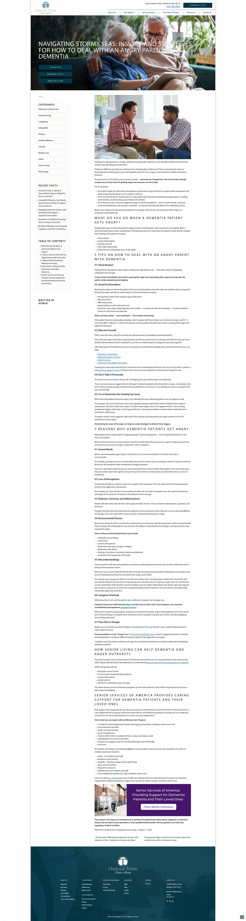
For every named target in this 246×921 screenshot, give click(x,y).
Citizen (118, 917)
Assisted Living (44, 116)
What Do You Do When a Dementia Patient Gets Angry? (52, 249)
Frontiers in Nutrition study (143, 634)
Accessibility (65, 893)
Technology (43, 172)
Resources (191, 13)
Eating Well (43, 128)
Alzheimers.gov (104, 360)
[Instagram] (170, 901)
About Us (111, 13)
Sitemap (63, 890)
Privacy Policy (65, 896)
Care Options (129, 13)
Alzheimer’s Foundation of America (112, 363)
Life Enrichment (87, 905)
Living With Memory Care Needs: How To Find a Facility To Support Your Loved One (52, 203)
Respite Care (43, 153)
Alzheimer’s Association (108, 354)
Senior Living (43, 166)
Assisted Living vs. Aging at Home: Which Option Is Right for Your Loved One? (51, 193)
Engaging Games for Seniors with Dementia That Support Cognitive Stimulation (52, 213)
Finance (41, 134)
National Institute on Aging (109, 357)
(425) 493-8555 (173, 6)
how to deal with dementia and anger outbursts (168, 663)
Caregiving (43, 122)
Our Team (64, 887)
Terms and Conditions (68, 899)
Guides (126, 890)
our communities (115, 778)
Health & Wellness (45, 141)
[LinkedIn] (172, 901)
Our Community (148, 13)
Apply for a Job (55, 81)
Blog (125, 887)
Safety (41, 159)
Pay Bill (148, 884)
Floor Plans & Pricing (170, 13)
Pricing (105, 887)
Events (126, 893)
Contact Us (207, 13)
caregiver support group (109, 370)
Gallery (84, 908)
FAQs (126, 884)
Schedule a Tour (198, 5)
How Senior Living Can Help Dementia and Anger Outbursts (53, 269)
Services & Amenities (89, 899)
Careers (148, 880)
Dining (84, 902)
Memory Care (86, 890)
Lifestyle (41, 147)
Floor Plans (106, 884)
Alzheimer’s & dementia (48, 109)
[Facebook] (167, 901)
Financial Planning (109, 890)
